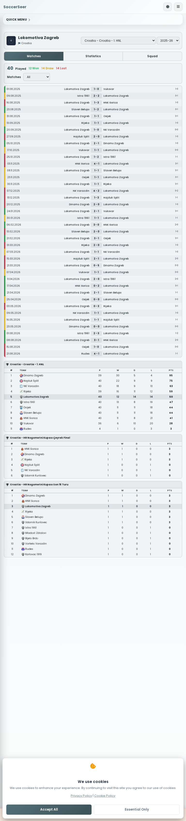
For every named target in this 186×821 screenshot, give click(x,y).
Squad (152, 56)
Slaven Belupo (32, 413)
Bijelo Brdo (31, 538)
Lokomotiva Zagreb (36, 397)
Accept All (49, 809)
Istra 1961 (29, 402)
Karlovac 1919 (33, 554)
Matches (34, 56)
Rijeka (27, 391)
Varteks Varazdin (36, 543)
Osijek (27, 407)
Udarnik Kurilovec (35, 475)
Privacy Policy (81, 795)
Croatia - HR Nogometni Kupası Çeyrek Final (40, 438)
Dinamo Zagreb (33, 375)
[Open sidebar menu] (178, 6)
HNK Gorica (30, 418)
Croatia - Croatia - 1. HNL (27, 364)
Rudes (27, 429)
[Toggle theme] (167, 6)
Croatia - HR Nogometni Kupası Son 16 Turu (39, 484)
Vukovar (28, 423)
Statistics (93, 56)
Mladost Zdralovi (35, 533)
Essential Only (137, 809)
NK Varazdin (31, 386)
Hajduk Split (31, 381)
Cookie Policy (104, 795)
